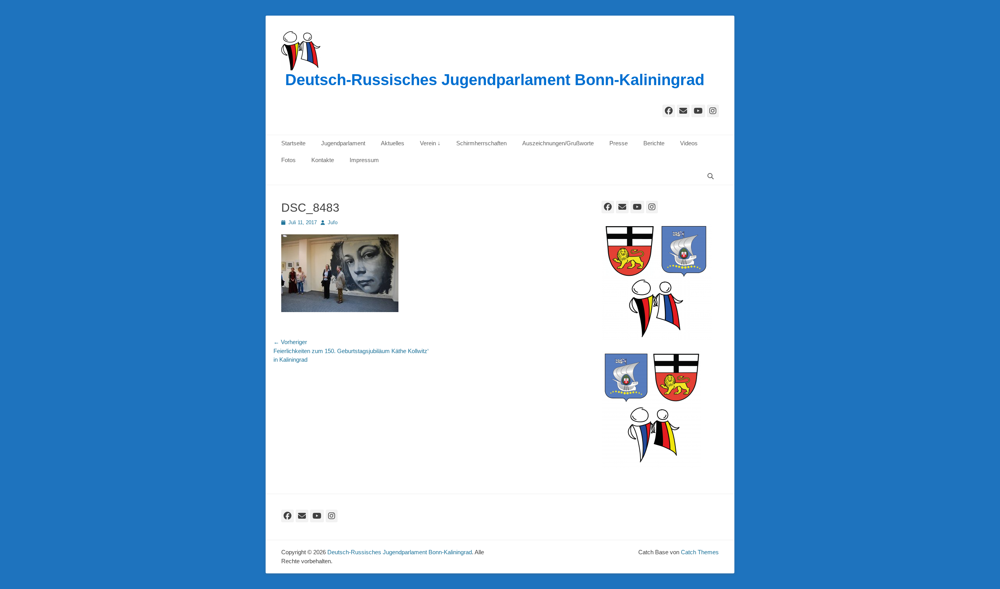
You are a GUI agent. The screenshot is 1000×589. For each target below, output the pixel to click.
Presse (618, 143)
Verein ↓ (430, 143)
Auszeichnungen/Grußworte (558, 143)
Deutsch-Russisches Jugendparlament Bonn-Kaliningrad (494, 79)
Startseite (293, 143)
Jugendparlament (343, 143)
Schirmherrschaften (481, 143)
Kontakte (322, 160)
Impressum (364, 160)
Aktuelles (392, 143)
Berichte (653, 143)
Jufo (333, 222)
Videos (689, 143)
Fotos (288, 160)
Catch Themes (700, 552)
